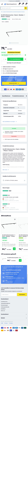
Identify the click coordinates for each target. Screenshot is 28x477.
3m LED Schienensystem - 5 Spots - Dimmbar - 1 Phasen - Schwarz (8, 235)
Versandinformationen (5, 303)
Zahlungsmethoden (5, 307)
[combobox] (12, 8)
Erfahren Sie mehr (13, 83)
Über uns (3, 310)
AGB (2, 323)
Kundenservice (4, 301)
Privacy (6, 323)
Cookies (11, 323)
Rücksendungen (4, 305)
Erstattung (3, 308)
